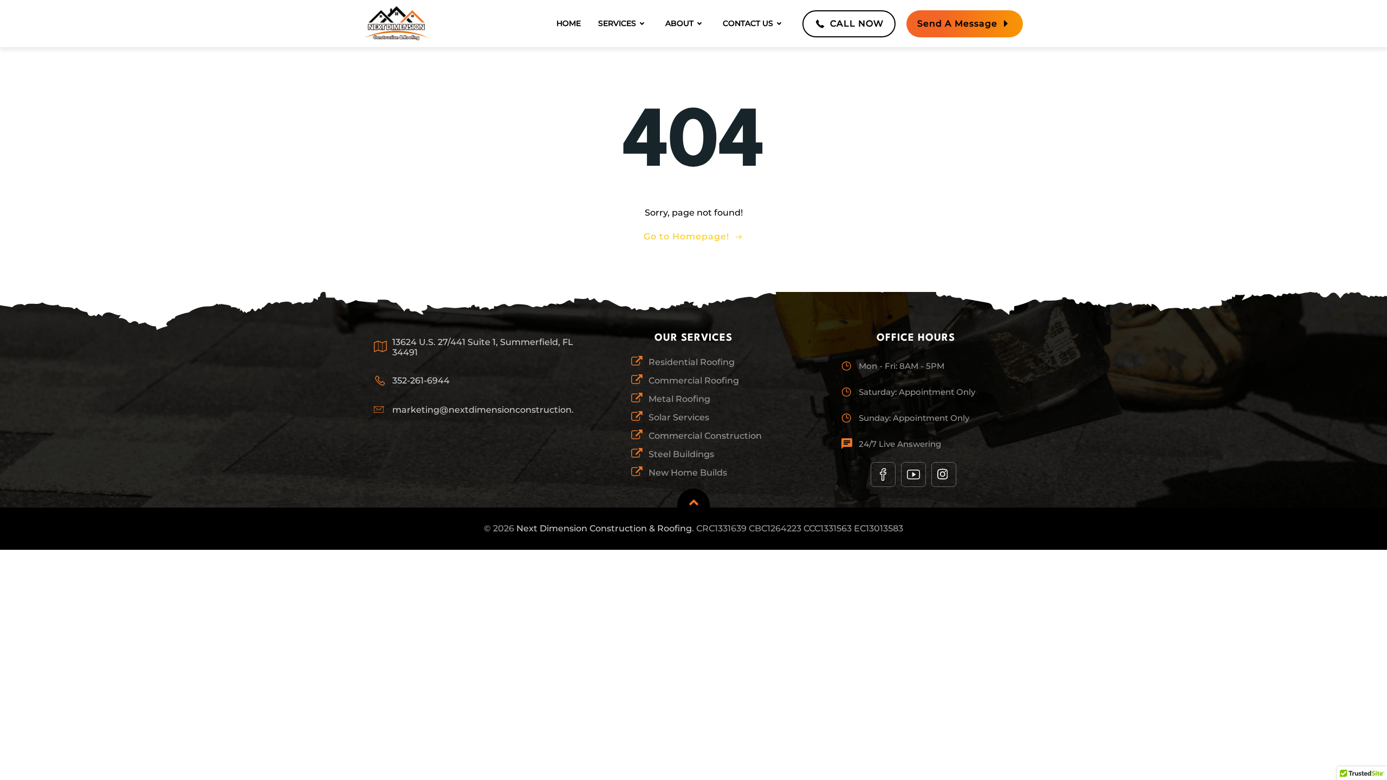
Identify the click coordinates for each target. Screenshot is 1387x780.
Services (617, 23)
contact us (748, 23)
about (679, 23)
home (568, 23)
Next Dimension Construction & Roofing (604, 528)
